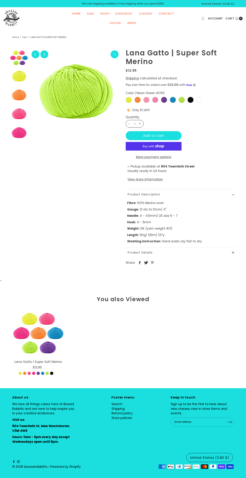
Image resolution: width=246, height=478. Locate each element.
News (132, 23)
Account (215, 18)
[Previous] (35, 54)
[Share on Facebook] (139, 262)
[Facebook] (14, 462)
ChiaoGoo (123, 14)
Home (76, 14)
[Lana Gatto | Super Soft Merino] (38, 332)
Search (116, 404)
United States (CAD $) (218, 4)
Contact (166, 14)
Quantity (132, 117)
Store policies (121, 418)
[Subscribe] (229, 422)
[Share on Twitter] (146, 262)
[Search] (203, 18)
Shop (104, 14)
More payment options (153, 157)
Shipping (132, 78)
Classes (145, 14)
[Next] (44, 54)
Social (115, 23)
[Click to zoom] (114, 54)
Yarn (24, 37)
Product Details (140, 252)
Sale (90, 14)
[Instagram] (18, 462)
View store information (145, 179)
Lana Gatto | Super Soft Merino (38, 362)
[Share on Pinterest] (152, 262)
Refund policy (122, 413)
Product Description (144, 194)
